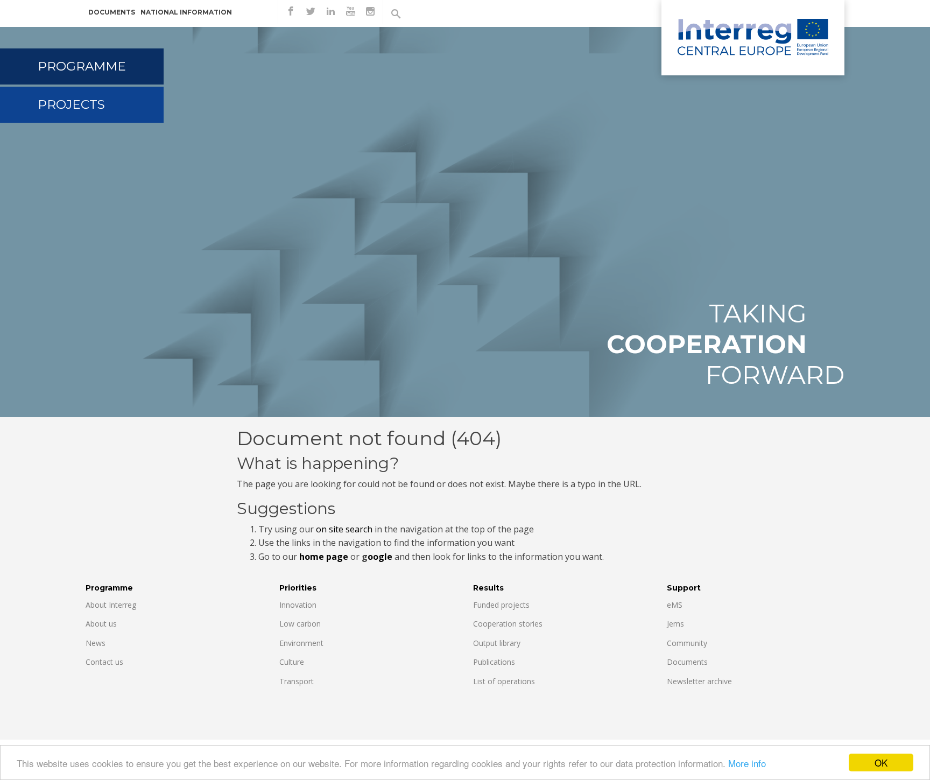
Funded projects (501, 605)
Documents (111, 12)
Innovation (297, 605)
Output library (496, 643)
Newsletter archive (699, 681)
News (95, 643)
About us (101, 624)
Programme (82, 66)
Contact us (104, 662)
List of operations (504, 681)
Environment (301, 643)
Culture (291, 662)
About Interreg (111, 605)
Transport (296, 681)
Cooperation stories (507, 624)
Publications (494, 662)
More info (747, 763)
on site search (344, 529)
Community (687, 643)
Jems (675, 624)
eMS (674, 605)
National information (186, 12)
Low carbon (300, 624)
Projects (71, 104)
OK (881, 762)
